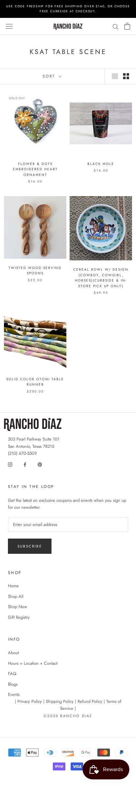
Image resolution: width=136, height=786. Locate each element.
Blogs (12, 684)
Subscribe (29, 546)
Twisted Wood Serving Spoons (35, 270)
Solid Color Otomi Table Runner (35, 382)
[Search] (116, 26)
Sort (50, 76)
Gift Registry (19, 617)
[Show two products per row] (126, 76)
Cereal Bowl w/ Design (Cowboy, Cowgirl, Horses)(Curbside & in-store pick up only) (100, 277)
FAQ (12, 673)
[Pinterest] (40, 463)
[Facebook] (25, 463)
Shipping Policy (60, 701)
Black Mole (100, 163)
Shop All (15, 596)
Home (13, 586)
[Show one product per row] (115, 76)
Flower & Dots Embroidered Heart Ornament (35, 169)
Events (13, 694)
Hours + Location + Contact (32, 663)
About (13, 653)
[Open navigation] (9, 26)
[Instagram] (10, 463)
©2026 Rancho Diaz (68, 715)
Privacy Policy (29, 701)
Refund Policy (90, 701)
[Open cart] (127, 26)
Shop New (17, 606)
